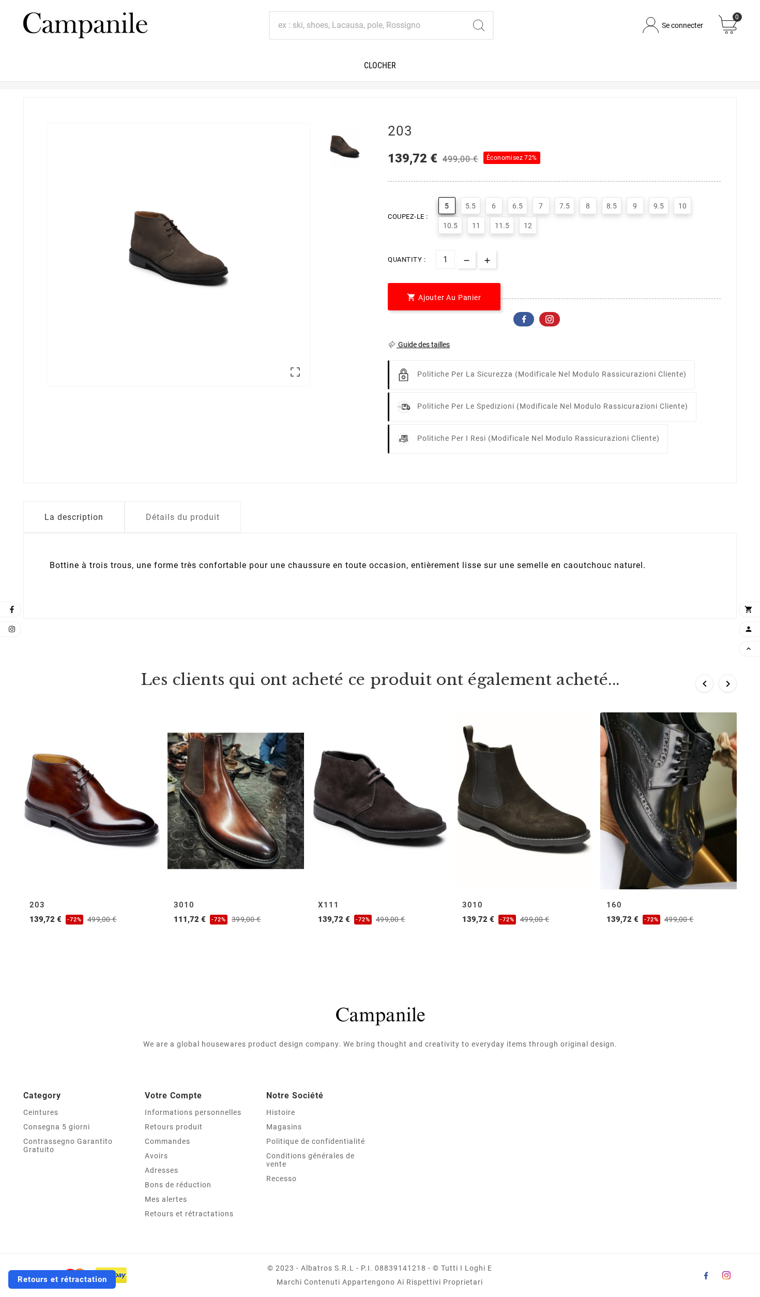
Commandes (167, 1141)
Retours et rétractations (189, 1214)
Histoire (280, 1112)
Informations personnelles (193, 1112)
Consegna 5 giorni (56, 1127)
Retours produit (174, 1127)
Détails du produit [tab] (183, 517)
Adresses (161, 1170)
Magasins (284, 1127)
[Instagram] (726, 1275)
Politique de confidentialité (315, 1141)
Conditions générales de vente (310, 1160)
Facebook (523, 319)
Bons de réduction (178, 1185)
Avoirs (156, 1156)
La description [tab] (73, 517)
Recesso (281, 1178)
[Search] (478, 25)
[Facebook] (705, 1275)
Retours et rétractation (62, 1279)
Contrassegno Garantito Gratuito (68, 1145)
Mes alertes (166, 1199)
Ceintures (40, 1112)
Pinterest (549, 319)
